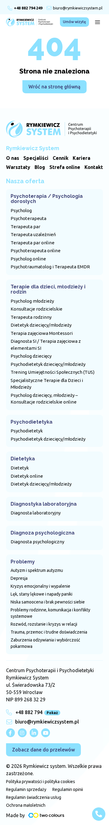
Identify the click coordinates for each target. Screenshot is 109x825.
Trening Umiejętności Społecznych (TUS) (52, 372)
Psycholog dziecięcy (31, 356)
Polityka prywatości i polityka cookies (40, 781)
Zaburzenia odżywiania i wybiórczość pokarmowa (45, 643)
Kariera (81, 158)
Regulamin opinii (67, 789)
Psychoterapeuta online (36, 250)
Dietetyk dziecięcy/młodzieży (41, 325)
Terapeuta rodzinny (31, 317)
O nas (12, 158)
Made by (15, 815)
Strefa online (64, 167)
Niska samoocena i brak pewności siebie (48, 602)
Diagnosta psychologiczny (37, 541)
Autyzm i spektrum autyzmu (37, 570)
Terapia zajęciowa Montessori (42, 333)
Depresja (19, 578)
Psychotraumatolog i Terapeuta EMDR (50, 266)
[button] (74, 21)
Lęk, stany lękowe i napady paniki (41, 594)
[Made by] (46, 815)
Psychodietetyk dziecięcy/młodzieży (48, 364)
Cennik (60, 158)
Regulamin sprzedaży (26, 789)
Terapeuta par (25, 226)
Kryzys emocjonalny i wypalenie (40, 586)
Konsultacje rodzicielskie (36, 308)
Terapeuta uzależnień (33, 234)
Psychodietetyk (27, 430)
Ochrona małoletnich (25, 805)
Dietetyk (20, 467)
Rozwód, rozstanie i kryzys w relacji (44, 624)
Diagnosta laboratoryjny (36, 512)
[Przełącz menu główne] (97, 22)
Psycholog (21, 210)
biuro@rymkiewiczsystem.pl (77, 8)
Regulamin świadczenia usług (33, 797)
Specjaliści (35, 158)
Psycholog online (28, 258)
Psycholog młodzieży (32, 301)
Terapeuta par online (32, 242)
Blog (40, 167)
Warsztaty (18, 167)
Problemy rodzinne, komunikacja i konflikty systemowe (50, 613)
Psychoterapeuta (28, 218)
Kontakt (93, 167)
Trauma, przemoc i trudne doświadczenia (49, 632)
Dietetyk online (27, 476)
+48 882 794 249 (28, 8)
